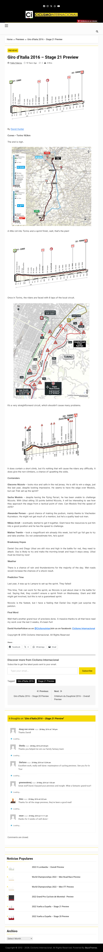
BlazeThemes (91, 948)
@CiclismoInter (42, 628)
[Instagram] (47, 6)
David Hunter (17, 129)
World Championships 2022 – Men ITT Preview (53, 887)
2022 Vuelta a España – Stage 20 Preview (50, 916)
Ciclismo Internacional (83, 628)
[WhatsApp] (55, 6)
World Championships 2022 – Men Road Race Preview (56, 877)
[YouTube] (59, 6)
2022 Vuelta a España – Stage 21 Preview (50, 906)
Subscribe (87, 670)
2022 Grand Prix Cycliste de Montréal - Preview (52, 896)
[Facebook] (44, 6)
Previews (12, 50)
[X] (51, 6)
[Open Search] (97, 31)
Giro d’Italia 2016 (26, 681)
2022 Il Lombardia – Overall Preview (48, 867)
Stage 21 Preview (46, 681)
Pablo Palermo (16, 63)
